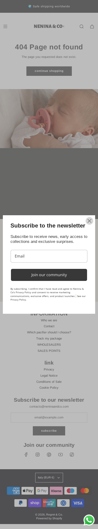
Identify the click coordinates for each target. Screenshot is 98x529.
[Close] (89, 221)
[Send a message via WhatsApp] (89, 520)
